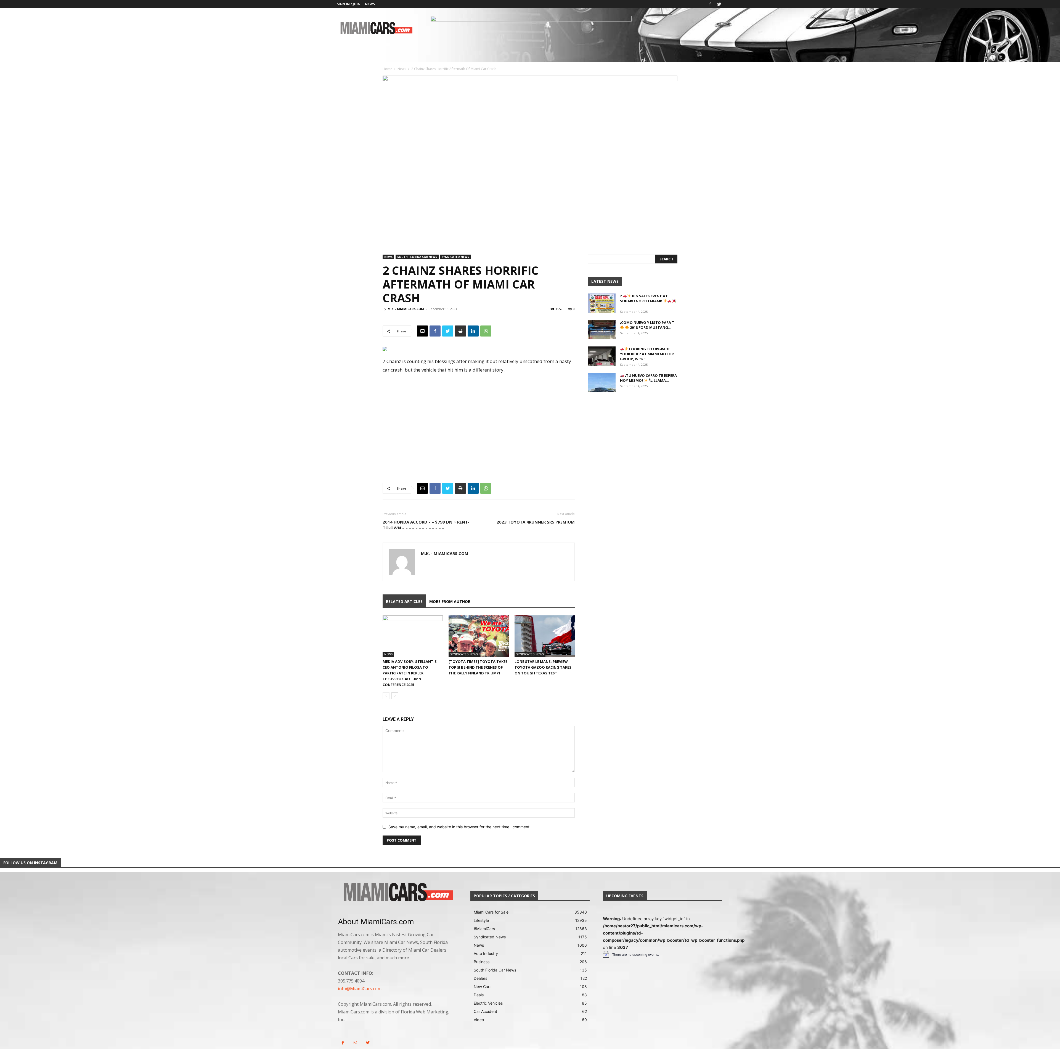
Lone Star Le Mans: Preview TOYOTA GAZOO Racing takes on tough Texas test (543, 667)
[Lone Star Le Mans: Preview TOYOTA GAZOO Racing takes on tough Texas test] (545, 636)
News (370, 4)
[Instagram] (355, 1043)
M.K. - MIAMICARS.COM (406, 309)
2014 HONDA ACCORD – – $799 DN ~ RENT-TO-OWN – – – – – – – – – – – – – (426, 524)
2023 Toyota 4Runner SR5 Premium (536, 522)
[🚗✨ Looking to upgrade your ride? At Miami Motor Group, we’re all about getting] (602, 356)
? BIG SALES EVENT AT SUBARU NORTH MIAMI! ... (644, 300)
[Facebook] (710, 4)
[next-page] (394, 695)
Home (387, 68)
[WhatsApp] (485, 331)
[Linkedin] (473, 331)
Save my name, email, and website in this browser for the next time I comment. (459, 826)
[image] (397, 892)
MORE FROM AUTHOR (449, 601)
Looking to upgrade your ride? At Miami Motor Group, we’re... (647, 353)
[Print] (460, 331)
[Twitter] (719, 4)
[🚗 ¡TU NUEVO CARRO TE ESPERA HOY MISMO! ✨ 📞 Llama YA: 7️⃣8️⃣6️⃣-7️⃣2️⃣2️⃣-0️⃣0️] (602, 382)
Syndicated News (455, 257)
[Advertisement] (478, 415)
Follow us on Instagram (30, 862)
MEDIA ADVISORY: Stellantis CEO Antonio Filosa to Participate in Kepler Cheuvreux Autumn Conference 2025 (410, 673)
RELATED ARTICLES (404, 601)
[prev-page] (386, 695)
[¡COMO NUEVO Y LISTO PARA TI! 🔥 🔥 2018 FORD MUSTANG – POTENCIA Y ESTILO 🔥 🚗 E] (602, 329)
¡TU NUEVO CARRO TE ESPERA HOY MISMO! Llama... (648, 378)
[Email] (422, 331)
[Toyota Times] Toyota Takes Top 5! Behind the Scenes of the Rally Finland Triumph (478, 667)
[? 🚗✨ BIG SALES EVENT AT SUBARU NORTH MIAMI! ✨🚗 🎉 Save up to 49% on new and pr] (602, 303)
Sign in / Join (349, 4)
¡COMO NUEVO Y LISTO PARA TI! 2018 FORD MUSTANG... (648, 325)
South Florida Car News (417, 257)
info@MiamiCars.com (359, 989)
